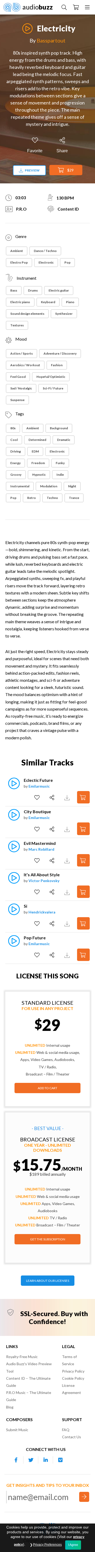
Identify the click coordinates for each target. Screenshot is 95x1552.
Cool (14, 440)
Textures (17, 325)
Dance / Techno (45, 251)
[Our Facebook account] (16, 1460)
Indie (60, 475)
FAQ (65, 1429)
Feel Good (18, 377)
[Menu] (87, 6)
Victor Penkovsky (43, 880)
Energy (15, 463)
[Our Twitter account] (30, 1460)
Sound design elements (27, 314)
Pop (67, 262)
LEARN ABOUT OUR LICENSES (47, 1281)
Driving (15, 451)
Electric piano (20, 302)
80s (13, 428)
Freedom (38, 463)
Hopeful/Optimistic (50, 377)
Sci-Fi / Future (53, 388)
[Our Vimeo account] (60, 1460)
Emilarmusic (39, 786)
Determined (37, 440)
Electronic (46, 262)
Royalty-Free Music (22, 1356)
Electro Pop (19, 262)
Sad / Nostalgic (21, 388)
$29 (70, 170)
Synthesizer (64, 314)
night (72, 486)
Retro (31, 498)
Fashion (57, 365)
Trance (74, 498)
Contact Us (71, 1437)
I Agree (73, 1545)
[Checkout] (76, 6)
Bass (13, 290)
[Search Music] (64, 6)
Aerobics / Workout (25, 365)
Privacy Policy (73, 1371)
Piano (70, 302)
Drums (33, 290)
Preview (32, 170)
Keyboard (48, 302)
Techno (52, 498)
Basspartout (51, 40)
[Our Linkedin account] (45, 1460)
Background (59, 428)
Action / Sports (21, 353)
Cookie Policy (73, 1378)
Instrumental (19, 486)
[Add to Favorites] (38, 797)
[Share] (52, 797)
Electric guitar (59, 290)
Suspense (17, 400)
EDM (35, 451)
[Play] (27, 25)
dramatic (63, 440)
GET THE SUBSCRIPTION (47, 1239)
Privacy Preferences (47, 1544)
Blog (9, 1407)
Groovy (15, 475)
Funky (60, 463)
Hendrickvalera (41, 912)
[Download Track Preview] (68, 797)
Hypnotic (39, 475)
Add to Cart (47, 1088)
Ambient (16, 251)
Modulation (48, 486)
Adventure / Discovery (60, 353)
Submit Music (17, 1429)
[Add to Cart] (83, 797)
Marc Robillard (41, 849)
